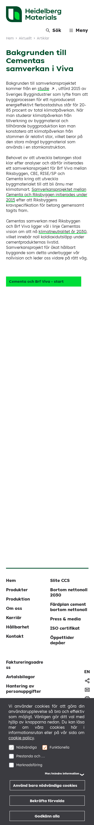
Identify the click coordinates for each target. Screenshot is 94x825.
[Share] (87, 680)
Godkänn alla (47, 816)
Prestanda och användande (31, 756)
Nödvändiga (26, 747)
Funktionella (59, 747)
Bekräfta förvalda (47, 800)
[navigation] (87, 671)
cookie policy (21, 737)
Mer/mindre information (62, 773)
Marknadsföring (29, 765)
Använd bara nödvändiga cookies (45, 785)
